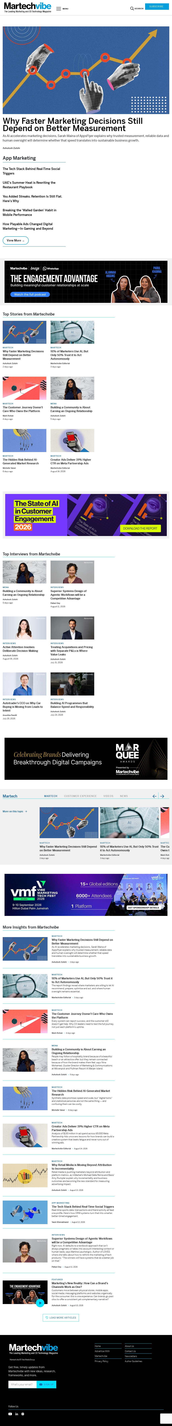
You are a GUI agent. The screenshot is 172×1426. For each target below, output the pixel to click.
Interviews (57, 587)
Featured (57, 1279)
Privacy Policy (101, 1361)
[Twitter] (11, 1414)
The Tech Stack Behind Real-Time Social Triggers (83, 1206)
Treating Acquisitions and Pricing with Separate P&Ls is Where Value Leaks (72, 650)
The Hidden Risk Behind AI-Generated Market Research (21, 461)
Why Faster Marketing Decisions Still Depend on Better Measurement (73, 124)
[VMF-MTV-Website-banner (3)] (86, 895)
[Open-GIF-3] (86, 758)
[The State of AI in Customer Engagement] (86, 514)
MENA (54, 403)
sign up (49, 1384)
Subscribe (156, 6)
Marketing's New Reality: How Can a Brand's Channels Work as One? (80, 1285)
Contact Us (130, 1351)
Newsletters (131, 1356)
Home (98, 1346)
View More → (16, 240)
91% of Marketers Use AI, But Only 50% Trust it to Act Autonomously (69, 355)
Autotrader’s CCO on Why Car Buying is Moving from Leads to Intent (23, 706)
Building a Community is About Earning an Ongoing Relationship (71, 409)
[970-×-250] (86, 281)
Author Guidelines (133, 1361)
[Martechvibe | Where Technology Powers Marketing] (28, 7)
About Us (129, 1346)
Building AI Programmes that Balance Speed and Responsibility (72, 705)
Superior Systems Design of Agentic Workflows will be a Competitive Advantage (69, 594)
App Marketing (60, 1203)
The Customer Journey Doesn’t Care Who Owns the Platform (23, 409)
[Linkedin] (18, 1414)
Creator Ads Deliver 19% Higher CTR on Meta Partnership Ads (71, 461)
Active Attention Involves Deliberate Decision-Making (20, 649)
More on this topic (13, 811)
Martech (8, 347)
